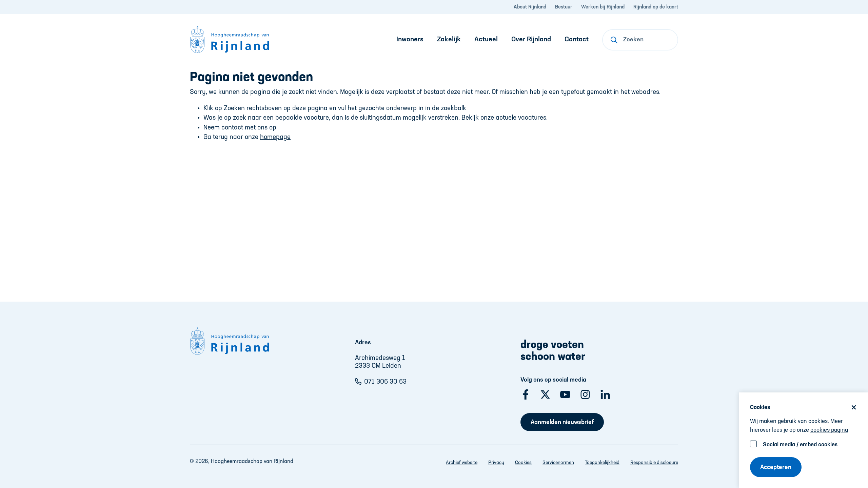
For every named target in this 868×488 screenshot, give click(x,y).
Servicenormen (558, 462)
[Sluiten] (854, 407)
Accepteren (775, 467)
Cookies (523, 462)
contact (232, 127)
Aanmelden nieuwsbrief (562, 422)
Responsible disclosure (654, 462)
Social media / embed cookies (800, 445)
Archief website (461, 462)
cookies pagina (829, 430)
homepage (275, 137)
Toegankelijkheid (602, 462)
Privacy (496, 462)
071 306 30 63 (385, 382)
